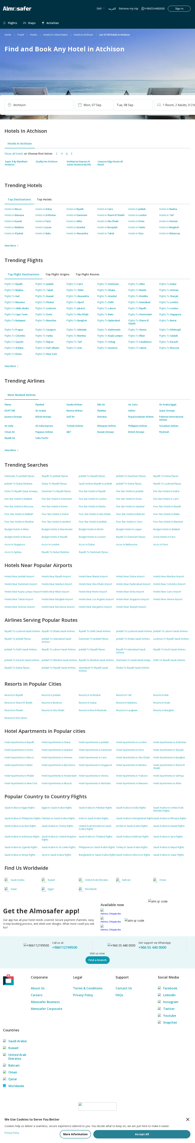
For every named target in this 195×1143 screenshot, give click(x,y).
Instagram (170, 1002)
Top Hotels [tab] (44, 199)
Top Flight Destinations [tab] (23, 274)
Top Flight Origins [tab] (57, 274)
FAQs (119, 995)
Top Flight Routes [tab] (87, 274)
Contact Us (124, 988)
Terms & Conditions (87, 988)
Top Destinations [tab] (19, 199)
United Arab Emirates (17, 1056)
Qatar (12, 1079)
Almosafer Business (45, 1002)
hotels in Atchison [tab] (20, 143)
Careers (36, 995)
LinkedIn (169, 995)
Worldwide (16, 1086)
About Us (38, 988)
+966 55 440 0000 (152, 947)
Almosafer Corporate (46, 1009)
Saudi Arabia (17, 1041)
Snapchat (170, 1022)
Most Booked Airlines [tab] (22, 395)
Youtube (169, 1016)
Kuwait (13, 1048)
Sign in (179, 8)
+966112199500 (64, 947)
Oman (12, 1072)
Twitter (169, 1009)
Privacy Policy (83, 995)
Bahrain (14, 1065)
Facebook (170, 988)
